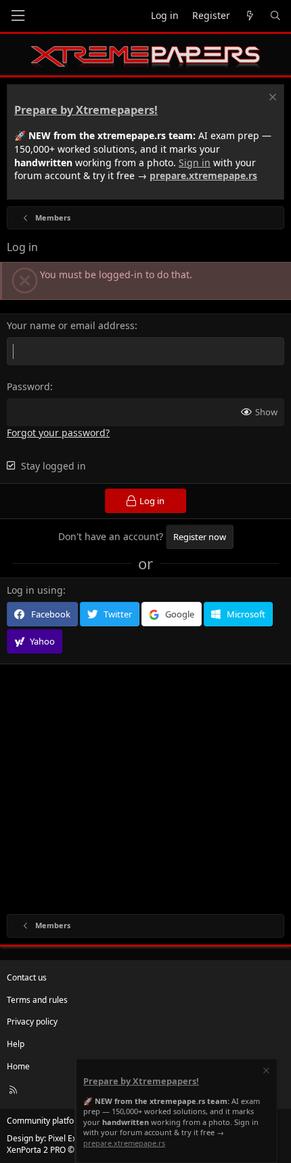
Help (15, 1044)
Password (28, 386)
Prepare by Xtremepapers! (86, 109)
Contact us (27, 977)
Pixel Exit (64, 1138)
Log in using (35, 590)
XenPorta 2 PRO (36, 1150)
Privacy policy (32, 1021)
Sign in (194, 162)
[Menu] (17, 16)
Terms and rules (37, 1000)
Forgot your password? (58, 432)
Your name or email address (71, 325)
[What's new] (250, 16)
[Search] (275, 16)
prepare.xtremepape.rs (203, 175)
